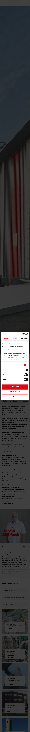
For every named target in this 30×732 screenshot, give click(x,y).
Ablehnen (15, 396)
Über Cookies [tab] (24, 338)
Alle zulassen (15, 386)
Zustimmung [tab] (5, 338)
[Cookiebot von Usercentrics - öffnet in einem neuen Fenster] (21, 334)
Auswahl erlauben (15, 391)
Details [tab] (15, 338)
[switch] (26, 370)
